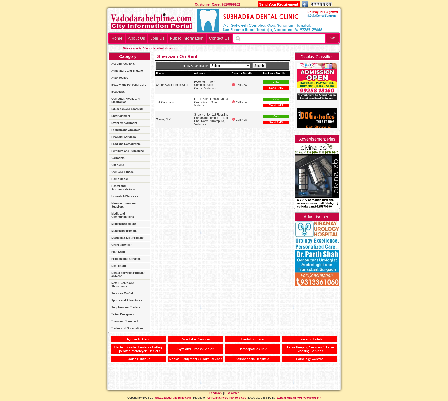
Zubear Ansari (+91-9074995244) (299, 397)
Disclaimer (231, 393)
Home (116, 38)
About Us (136, 38)
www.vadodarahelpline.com (173, 397)
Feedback (215, 393)
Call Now (241, 85)
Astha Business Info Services (226, 397)
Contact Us (219, 38)
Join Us (157, 38)
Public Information (186, 38)
